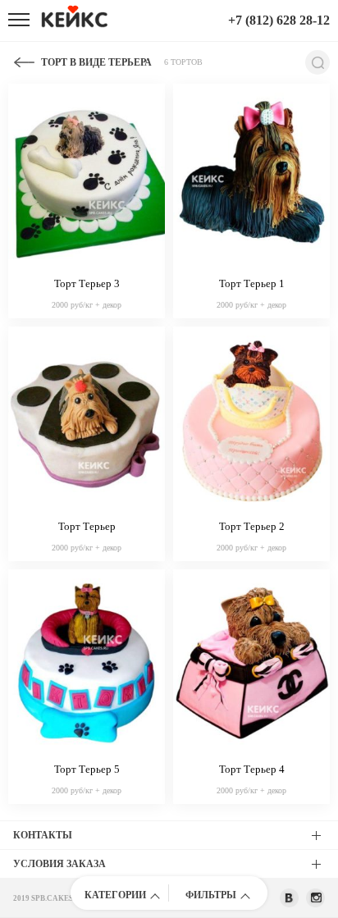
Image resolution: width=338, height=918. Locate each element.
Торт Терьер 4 (252, 769)
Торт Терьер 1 (252, 283)
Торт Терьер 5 (87, 769)
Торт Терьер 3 (87, 283)
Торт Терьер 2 (252, 526)
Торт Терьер (87, 526)
